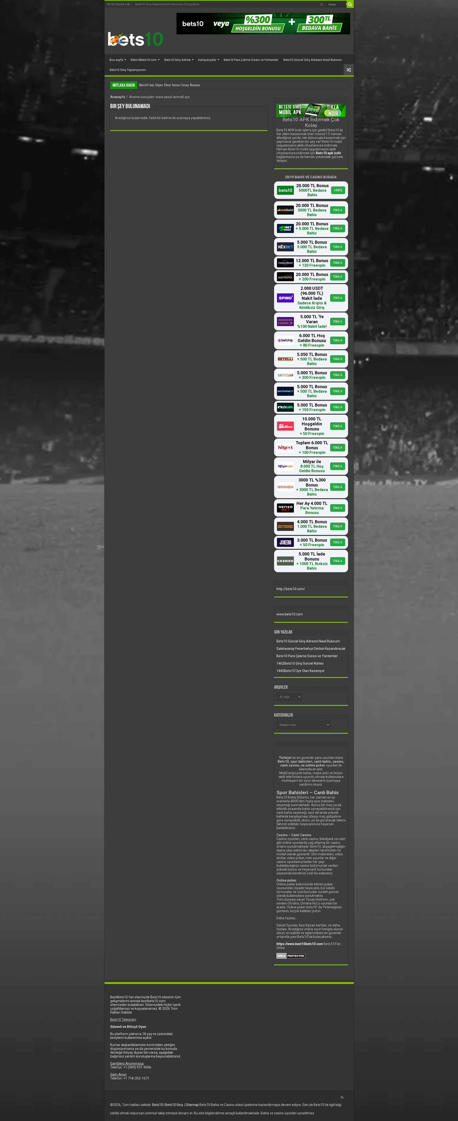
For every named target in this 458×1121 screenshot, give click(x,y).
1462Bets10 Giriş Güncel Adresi (299, 663)
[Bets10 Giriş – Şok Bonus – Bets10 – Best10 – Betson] (135, 39)
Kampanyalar (207, 60)
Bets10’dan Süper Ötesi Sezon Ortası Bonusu (169, 85)
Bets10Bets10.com (144, 60)
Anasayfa (117, 97)
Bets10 (157, 1105)
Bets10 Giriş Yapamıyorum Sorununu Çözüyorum (167, 4)
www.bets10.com (289, 614)
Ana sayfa (116, 60)
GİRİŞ (338, 190)
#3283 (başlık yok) (118, 4)
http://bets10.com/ (290, 589)
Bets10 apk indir (328, 153)
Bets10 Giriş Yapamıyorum (128, 70)
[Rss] (321, 4)
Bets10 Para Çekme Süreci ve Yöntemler (251, 60)
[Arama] (350, 4)
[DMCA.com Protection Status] (290, 955)
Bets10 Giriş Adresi (177, 60)
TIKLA (337, 210)
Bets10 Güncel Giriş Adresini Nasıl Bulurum (312, 60)
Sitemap (192, 1105)
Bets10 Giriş (174, 1105)
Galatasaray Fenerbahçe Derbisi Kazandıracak (310, 648)
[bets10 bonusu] (263, 23)
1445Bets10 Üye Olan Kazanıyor (300, 671)
